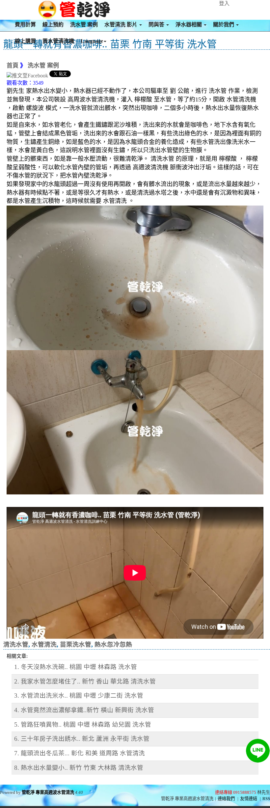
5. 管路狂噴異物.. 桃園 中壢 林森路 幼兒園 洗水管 (82, 724)
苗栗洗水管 (75, 644)
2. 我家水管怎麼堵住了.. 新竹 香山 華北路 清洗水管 (85, 681)
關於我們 (224, 24)
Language (92, 41)
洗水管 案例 (84, 24)
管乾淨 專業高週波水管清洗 (48, 792)
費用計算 (25, 24)
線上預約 (53, 24)
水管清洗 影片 (121, 24)
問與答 (157, 24)
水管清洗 (44, 644)
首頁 (12, 65)
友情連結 (248, 798)
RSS (266, 798)
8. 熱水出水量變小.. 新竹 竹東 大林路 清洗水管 (78, 767)
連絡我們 (226, 798)
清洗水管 (15, 644)
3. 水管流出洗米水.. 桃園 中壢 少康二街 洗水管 (78, 695)
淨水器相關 (189, 24)
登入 (224, 3)
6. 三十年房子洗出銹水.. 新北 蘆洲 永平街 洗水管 (81, 738)
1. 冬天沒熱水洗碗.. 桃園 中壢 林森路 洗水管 (75, 666)
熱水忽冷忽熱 (113, 644)
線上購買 (25, 41)
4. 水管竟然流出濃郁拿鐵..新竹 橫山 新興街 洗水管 (84, 710)
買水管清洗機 (58, 41)
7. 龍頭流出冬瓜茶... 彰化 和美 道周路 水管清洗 (79, 753)
